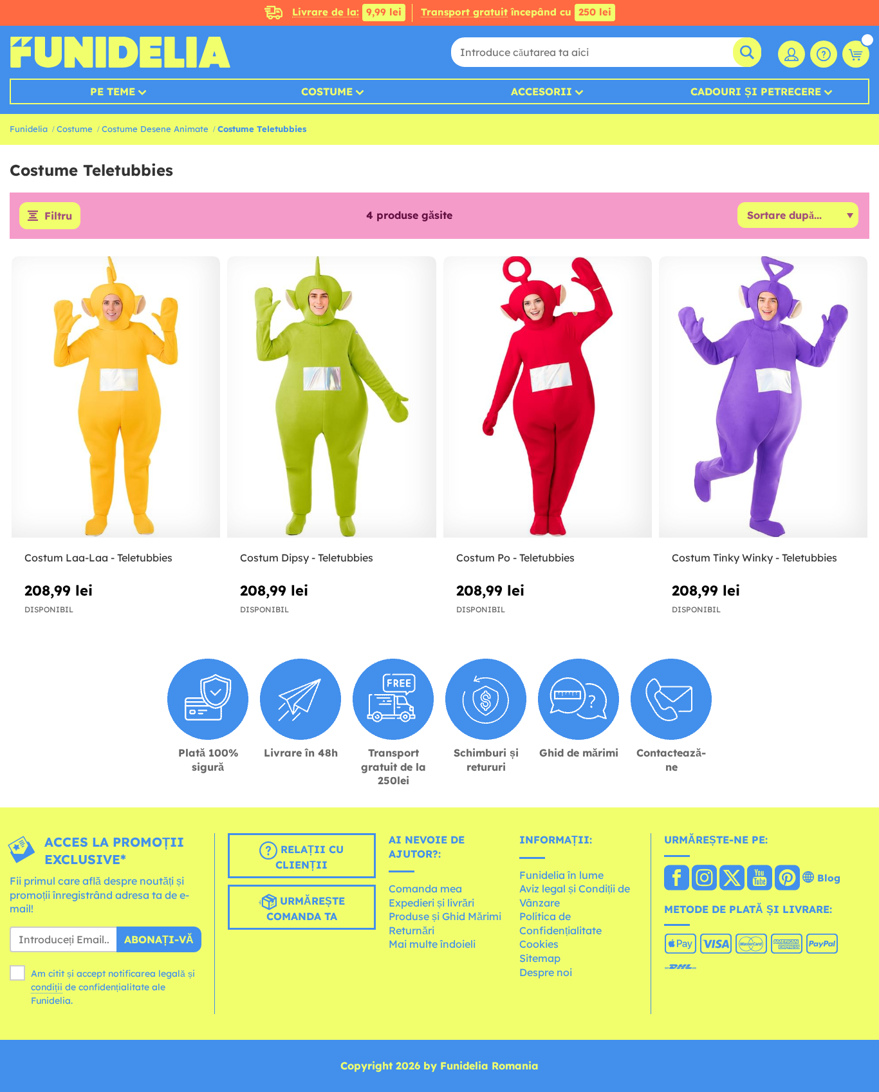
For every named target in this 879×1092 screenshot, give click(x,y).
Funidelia (29, 129)
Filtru (58, 215)
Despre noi (545, 972)
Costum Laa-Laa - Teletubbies (98, 557)
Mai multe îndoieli (432, 943)
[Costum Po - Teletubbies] (547, 397)
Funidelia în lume (561, 875)
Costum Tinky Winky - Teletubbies (754, 557)
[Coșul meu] (855, 54)
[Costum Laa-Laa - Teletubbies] (116, 397)
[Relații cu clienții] (823, 54)
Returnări (411, 930)
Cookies (539, 943)
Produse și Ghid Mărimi (445, 916)
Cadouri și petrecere (755, 91)
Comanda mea (425, 888)
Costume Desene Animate (155, 129)
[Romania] (676, 879)
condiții (46, 987)
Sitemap (539, 958)
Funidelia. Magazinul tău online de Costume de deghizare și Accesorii (120, 52)
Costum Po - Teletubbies (515, 557)
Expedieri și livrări (431, 902)
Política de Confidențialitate (560, 923)
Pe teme (112, 91)
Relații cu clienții (309, 857)
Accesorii (541, 91)
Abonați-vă (159, 939)
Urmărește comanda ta (305, 908)
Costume (327, 91)
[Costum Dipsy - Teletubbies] (331, 397)
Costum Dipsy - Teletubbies (306, 557)
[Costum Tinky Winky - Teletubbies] (763, 397)
